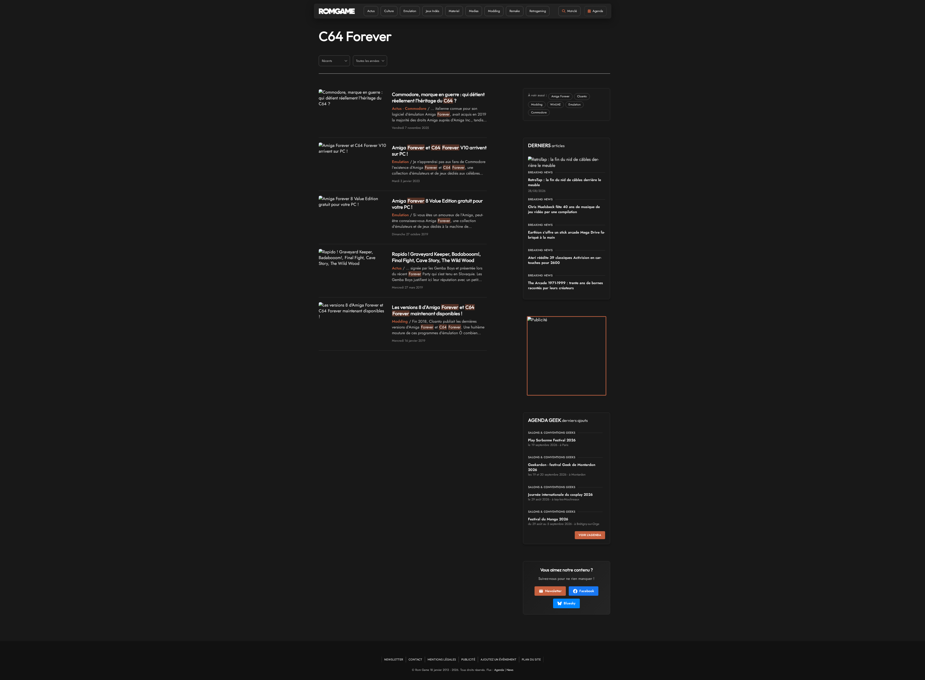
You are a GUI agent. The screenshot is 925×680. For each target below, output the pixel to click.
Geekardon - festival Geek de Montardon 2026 (561, 467)
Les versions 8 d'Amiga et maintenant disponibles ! (433, 310)
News (510, 670)
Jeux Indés (432, 11)
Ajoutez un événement (498, 659)
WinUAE (555, 104)
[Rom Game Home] (337, 11)
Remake (514, 11)
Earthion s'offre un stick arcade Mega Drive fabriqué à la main (566, 235)
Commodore (539, 112)
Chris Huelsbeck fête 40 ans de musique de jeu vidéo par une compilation (564, 209)
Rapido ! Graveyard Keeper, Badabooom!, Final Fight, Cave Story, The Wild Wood (436, 257)
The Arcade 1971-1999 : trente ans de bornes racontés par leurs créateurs (565, 285)
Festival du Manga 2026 (548, 519)
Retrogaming (537, 11)
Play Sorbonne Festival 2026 (552, 440)
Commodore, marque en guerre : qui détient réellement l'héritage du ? (438, 97)
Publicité (468, 659)
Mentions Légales (442, 659)
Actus (371, 11)
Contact (415, 659)
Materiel (454, 11)
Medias (473, 11)
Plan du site (531, 659)
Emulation (409, 11)
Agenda (499, 670)
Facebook (586, 590)
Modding (494, 11)
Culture (389, 11)
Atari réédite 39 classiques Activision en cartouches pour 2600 (564, 260)
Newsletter (553, 590)
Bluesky (569, 603)
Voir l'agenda (590, 535)
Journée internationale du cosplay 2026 (560, 494)
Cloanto (582, 96)
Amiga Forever (560, 96)
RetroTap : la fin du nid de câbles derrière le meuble (564, 182)
